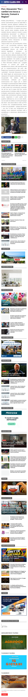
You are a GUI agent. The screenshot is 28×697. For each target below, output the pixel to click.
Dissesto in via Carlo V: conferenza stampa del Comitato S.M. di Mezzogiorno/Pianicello (18, 310)
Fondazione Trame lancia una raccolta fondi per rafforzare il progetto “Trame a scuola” (17, 518)
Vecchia (24, 160)
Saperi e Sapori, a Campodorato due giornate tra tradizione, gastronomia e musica (17, 198)
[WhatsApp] (16, 137)
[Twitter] (13, 137)
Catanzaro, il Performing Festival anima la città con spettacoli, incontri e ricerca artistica (17, 532)
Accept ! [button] (4, 694)
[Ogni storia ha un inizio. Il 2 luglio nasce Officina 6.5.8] (5, 580)
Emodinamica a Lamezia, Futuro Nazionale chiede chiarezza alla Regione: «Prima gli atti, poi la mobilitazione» (17, 235)
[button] (2, 2)
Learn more (3, 691)
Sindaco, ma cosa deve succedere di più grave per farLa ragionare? (18, 471)
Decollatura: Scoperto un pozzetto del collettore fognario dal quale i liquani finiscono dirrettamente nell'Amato (18, 465)
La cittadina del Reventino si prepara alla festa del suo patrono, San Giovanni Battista (18, 586)
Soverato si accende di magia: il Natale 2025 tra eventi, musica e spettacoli (17, 539)
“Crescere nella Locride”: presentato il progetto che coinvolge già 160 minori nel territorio (16, 525)
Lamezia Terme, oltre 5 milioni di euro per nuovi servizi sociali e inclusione (17, 242)
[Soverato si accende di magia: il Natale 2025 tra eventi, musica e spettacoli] (5, 540)
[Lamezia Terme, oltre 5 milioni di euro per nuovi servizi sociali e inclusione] (5, 243)
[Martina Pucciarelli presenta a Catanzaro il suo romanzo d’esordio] (5, 331)
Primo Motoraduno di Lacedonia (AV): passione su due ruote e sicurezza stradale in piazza (7, 155)
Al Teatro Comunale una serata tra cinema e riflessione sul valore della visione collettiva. (18, 317)
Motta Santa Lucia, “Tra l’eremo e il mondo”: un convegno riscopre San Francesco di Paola (18, 228)
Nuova (3, 160)
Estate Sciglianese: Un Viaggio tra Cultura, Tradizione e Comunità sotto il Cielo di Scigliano (18, 572)
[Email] (19, 137)
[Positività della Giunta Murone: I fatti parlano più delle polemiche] (5, 185)
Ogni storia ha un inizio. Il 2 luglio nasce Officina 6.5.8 (18, 579)
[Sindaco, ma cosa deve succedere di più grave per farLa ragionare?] (5, 473)
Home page (4, 6)
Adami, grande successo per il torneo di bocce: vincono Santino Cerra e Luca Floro (18, 451)
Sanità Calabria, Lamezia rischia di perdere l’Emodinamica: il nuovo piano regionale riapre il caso (18, 401)
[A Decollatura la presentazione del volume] (5, 459)
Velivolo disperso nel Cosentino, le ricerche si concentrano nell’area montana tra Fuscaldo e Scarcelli (18, 191)
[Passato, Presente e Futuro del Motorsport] (5, 222)
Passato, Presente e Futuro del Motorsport (17, 220)
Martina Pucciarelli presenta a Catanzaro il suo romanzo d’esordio (17, 331)
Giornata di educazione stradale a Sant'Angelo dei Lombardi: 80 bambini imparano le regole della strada (18, 566)
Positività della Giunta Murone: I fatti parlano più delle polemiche (21, 154)
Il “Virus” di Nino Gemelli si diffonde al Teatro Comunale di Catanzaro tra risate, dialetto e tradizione (17, 324)
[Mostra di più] (22, 137)
